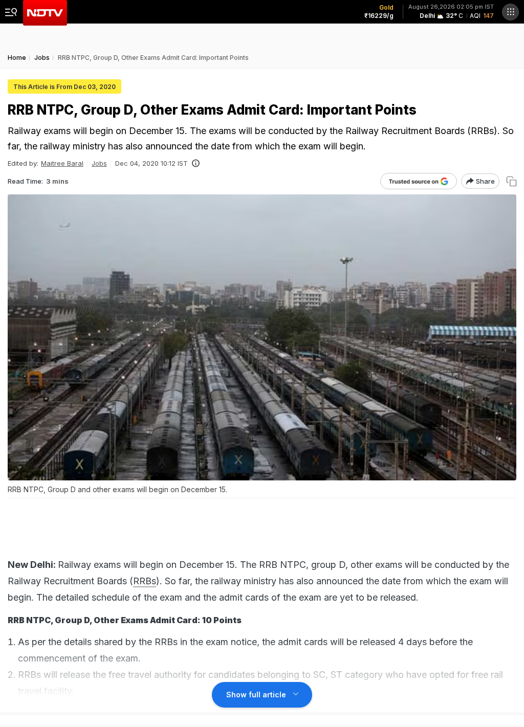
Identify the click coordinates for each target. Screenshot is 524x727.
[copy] (511, 181)
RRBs (144, 581)
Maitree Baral (62, 163)
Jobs (99, 163)
